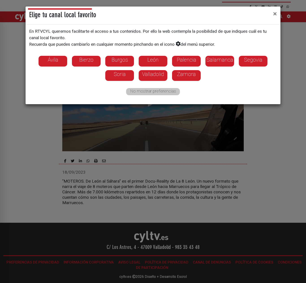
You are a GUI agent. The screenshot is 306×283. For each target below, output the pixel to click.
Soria (120, 74)
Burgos (120, 60)
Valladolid (153, 74)
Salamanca (220, 60)
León (153, 60)
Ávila (53, 60)
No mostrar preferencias (153, 91)
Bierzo (86, 60)
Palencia (186, 60)
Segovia (253, 60)
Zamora (186, 74)
